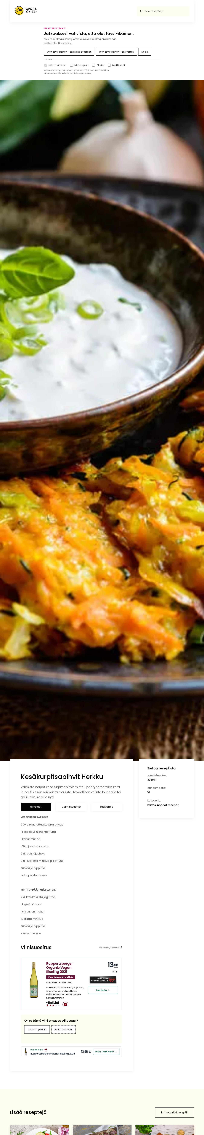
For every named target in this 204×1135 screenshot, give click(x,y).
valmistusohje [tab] (71, 807)
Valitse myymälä (37, 1029)
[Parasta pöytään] (26, 11)
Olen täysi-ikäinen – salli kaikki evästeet (69, 51)
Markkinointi (118, 65)
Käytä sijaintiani (63, 1029)
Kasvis (151, 805)
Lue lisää (101, 990)
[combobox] (163, 11)
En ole (144, 51)
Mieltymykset (81, 65)
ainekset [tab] (36, 807)
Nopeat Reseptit (168, 805)
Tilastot (100, 65)
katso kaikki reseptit (174, 1112)
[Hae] (141, 11)
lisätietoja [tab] (106, 807)
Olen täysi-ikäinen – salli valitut (116, 51)
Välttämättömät (57, 65)
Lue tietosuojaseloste (80, 73)
